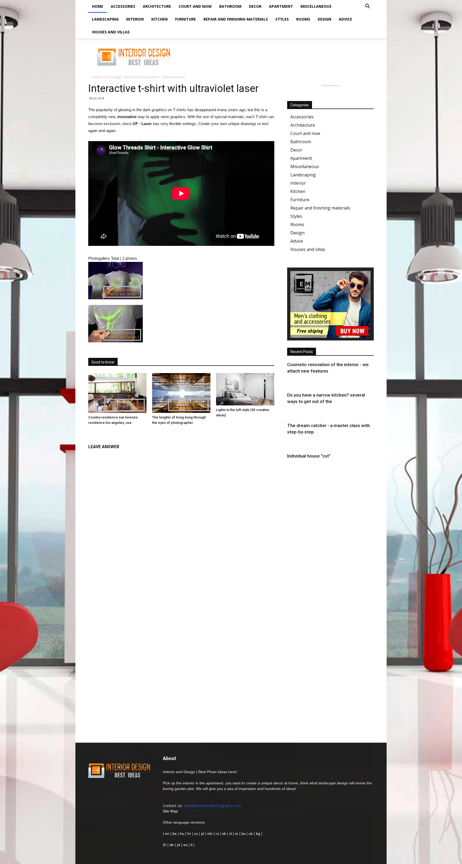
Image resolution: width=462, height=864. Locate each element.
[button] (367, 6)
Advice (345, 19)
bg (258, 833)
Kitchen (159, 19)
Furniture (185, 19)
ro (217, 833)
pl (202, 833)
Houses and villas (111, 31)
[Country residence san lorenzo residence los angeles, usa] (117, 393)
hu (182, 833)
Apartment (281, 6)
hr (189, 833)
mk (209, 833)
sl (230, 833)
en (166, 833)
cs (196, 833)
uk (251, 833)
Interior (135, 19)
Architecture (157, 6)
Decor (255, 6)
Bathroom (230, 6)
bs (243, 833)
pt (178, 845)
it (191, 845)
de (172, 845)
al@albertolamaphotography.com (212, 805)
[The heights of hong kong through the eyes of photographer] (181, 393)
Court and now (195, 6)
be (174, 833)
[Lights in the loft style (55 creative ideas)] (245, 389)
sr (236, 833)
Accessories (123, 6)
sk (224, 833)
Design (324, 19)
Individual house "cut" (308, 456)
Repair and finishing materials (235, 19)
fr (165, 845)
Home (97, 6)
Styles (282, 19)
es (185, 845)
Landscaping (105, 19)
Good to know (102, 362)
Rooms (303, 19)
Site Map (170, 811)
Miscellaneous (316, 6)
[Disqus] (181, 519)
